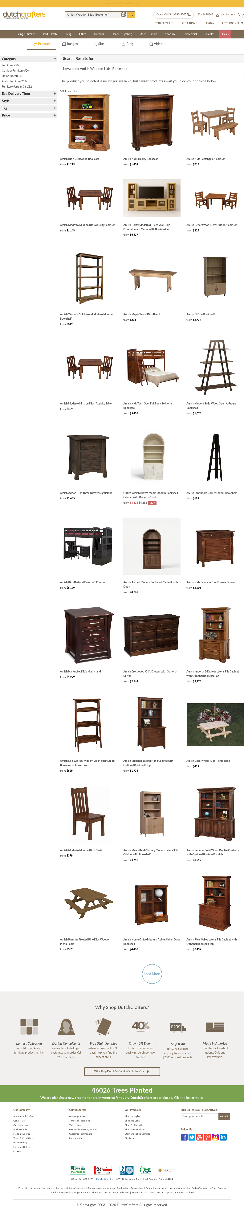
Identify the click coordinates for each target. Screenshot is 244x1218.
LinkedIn (223, 1137)
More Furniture (148, 34)
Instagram (215, 1137)
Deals (225, 34)
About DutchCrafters (23, 1116)
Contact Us (19, 1121)
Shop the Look (132, 1121)
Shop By (170, 34)
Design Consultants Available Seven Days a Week (122, 3)
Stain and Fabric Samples (137, 1134)
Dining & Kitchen (25, 34)
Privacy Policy (20, 1142)
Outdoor (99, 34)
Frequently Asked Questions (83, 1129)
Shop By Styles (132, 1116)
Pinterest (207, 1137)
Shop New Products (135, 1129)
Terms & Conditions (23, 1138)
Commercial (190, 34)
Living (68, 34)
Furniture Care (76, 1138)
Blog (129, 44)
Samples (209, 34)
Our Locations (20, 1125)
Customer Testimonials (80, 1134)
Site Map (129, 1138)
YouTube (199, 1137)
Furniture (10, 65)
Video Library (76, 1125)
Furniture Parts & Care (17, 86)
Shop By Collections (135, 1125)
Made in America (21, 1134)
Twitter (192, 1137)
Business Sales (20, 1129)
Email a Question (104, 1179)
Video (158, 44)
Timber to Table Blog (79, 1121)
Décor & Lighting (122, 34)
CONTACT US (164, 23)
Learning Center (77, 1116)
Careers (17, 1151)
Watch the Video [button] (120, 1071)
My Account (227, 14)
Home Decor (12, 76)
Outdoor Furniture (16, 70)
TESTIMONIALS (232, 23)
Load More (152, 974)
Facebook (184, 1137)
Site (100, 44)
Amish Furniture (14, 81)
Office (82, 34)
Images (72, 44)
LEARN (209, 23)
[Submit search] (131, 14)
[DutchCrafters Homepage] (24, 15)
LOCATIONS (189, 23)
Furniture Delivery (22, 1147)
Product (43, 44)
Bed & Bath (50, 34)
